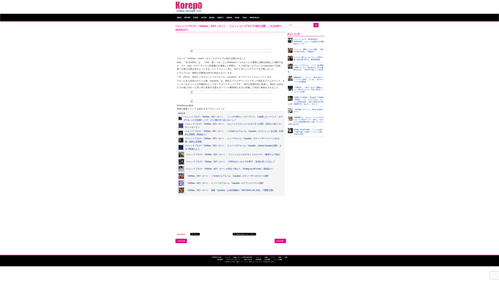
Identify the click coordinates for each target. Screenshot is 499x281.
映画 (279, 257)
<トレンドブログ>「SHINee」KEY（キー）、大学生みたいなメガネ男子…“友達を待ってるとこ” (230, 161)
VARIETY (220, 18)
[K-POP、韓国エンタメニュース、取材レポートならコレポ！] (189, 4)
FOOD (244, 18)
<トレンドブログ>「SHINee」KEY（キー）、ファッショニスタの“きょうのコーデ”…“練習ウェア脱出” (233, 154)
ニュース (227, 257)
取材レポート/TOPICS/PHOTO (243, 257)
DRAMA (211, 18)
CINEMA (229, 18)
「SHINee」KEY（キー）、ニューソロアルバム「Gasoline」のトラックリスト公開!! (224, 183)
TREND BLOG (254, 18)
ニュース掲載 (277, 259)
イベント (258, 257)
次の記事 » (280, 241)
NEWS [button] (179, 18)
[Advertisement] (268, 7)
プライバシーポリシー (233, 259)
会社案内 (220, 259)
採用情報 (258, 259)
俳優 (266, 257)
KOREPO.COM (216, 257)
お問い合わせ (248, 259)
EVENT (195, 18)
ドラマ (273, 257)
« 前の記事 (181, 241)
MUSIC (237, 18)
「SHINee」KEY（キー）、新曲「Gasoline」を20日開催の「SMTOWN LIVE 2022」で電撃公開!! (229, 190)
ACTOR (203, 18)
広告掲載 (267, 259)
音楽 (285, 257)
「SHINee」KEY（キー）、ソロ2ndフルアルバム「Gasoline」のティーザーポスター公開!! (227, 176)
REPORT (187, 18)
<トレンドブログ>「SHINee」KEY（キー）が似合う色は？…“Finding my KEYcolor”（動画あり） (230, 169)
